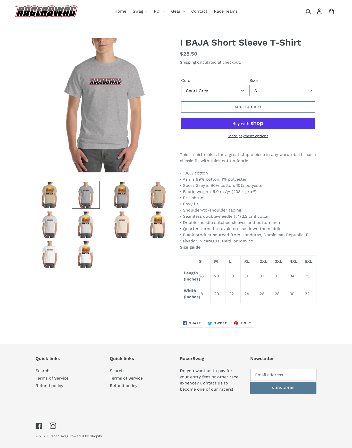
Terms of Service (52, 378)
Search (42, 370)
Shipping (188, 62)
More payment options (248, 136)
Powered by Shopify (86, 436)
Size (253, 80)
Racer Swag (58, 436)
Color (186, 80)
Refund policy (49, 385)
